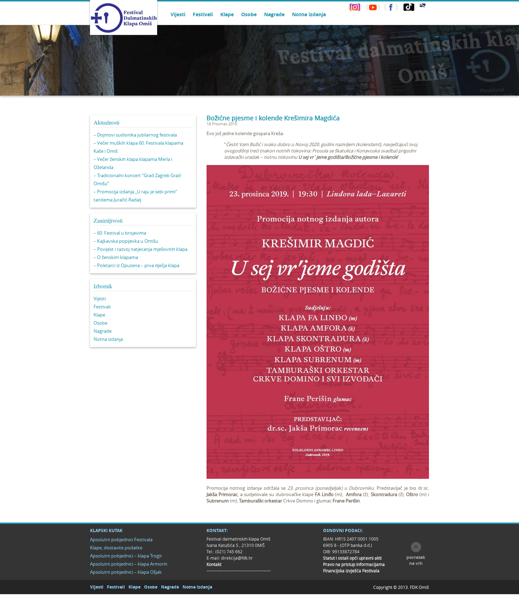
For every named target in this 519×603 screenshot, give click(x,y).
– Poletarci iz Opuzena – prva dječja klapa (136, 265)
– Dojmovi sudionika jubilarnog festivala (135, 135)
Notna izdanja (309, 14)
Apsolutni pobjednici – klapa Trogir (126, 556)
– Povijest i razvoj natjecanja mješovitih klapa (140, 249)
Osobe (249, 14)
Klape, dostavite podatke (116, 547)
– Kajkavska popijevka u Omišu (126, 241)
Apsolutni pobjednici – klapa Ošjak (126, 572)
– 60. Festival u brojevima (120, 233)
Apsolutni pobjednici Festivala (121, 539)
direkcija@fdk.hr (237, 558)
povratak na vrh (415, 560)
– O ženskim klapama (116, 257)
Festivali (203, 14)
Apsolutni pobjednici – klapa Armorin (128, 564)
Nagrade (274, 14)
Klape (227, 14)
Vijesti (178, 14)
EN (422, 5)
